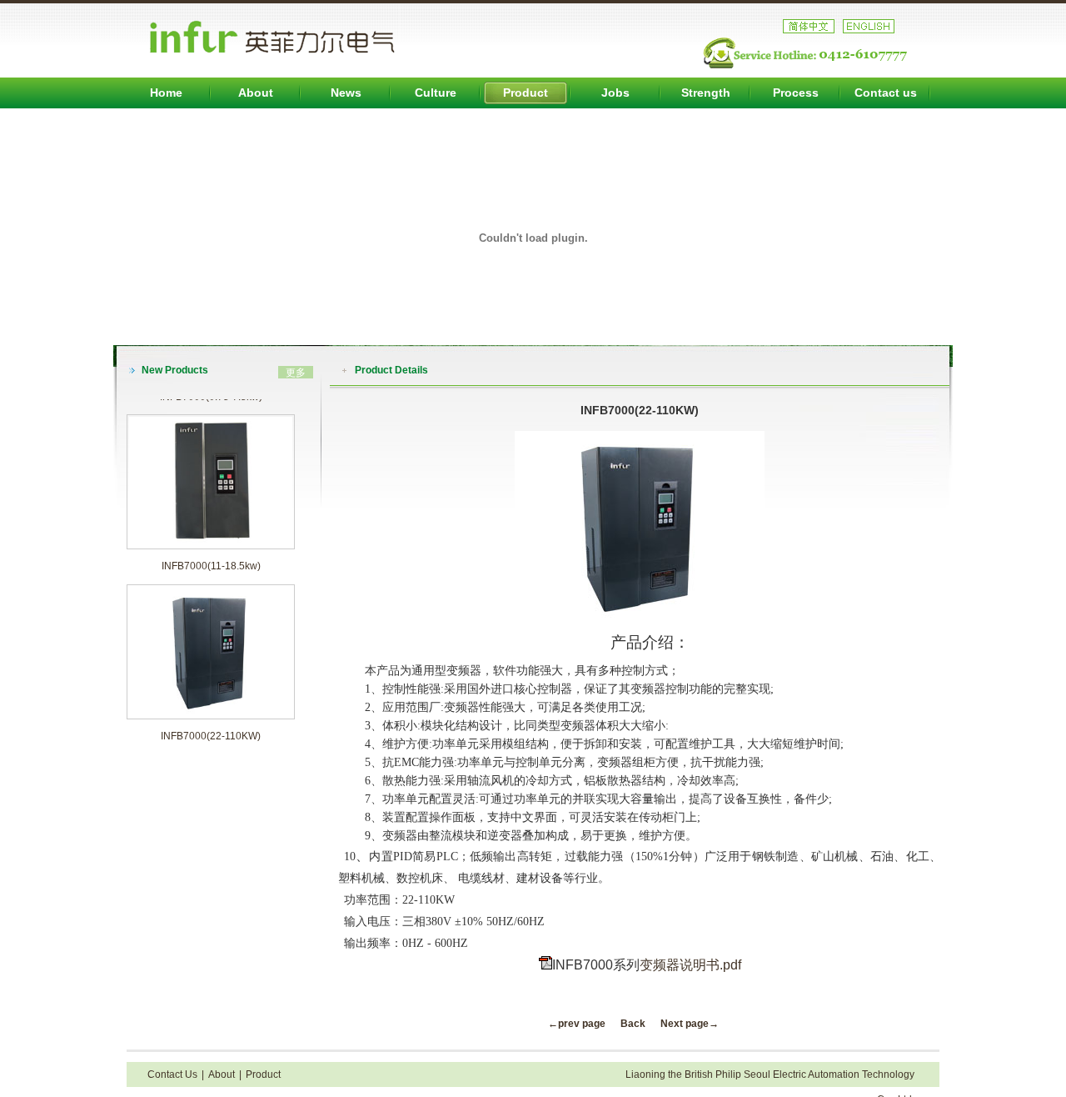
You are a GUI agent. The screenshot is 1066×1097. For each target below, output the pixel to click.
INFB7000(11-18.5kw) (211, 553)
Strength (705, 92)
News (346, 92)
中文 (808, 26)
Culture (435, 92)
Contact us (885, 92)
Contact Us (172, 1074)
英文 (868, 26)
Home (166, 92)
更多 (296, 372)
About (255, 92)
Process (796, 92)
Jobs (615, 92)
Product (525, 92)
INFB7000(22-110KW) (211, 723)
